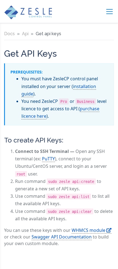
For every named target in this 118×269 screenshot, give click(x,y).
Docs (9, 33)
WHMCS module (89, 230)
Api (25, 33)
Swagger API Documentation (62, 237)
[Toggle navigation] (109, 11)
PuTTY (48, 159)
